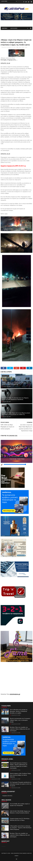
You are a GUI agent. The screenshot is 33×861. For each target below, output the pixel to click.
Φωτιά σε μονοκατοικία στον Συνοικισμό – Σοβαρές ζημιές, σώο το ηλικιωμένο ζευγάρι (20, 720)
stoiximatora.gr (15, 694)
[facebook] (24, 2)
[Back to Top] (16, 859)
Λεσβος (19, 47)
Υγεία (26, 47)
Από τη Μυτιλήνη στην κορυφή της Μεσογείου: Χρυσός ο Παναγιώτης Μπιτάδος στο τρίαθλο (18, 711)
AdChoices (3, 846)
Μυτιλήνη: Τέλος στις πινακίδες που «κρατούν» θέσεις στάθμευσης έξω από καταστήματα (20, 729)
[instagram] (31, 2)
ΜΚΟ (23, 47)
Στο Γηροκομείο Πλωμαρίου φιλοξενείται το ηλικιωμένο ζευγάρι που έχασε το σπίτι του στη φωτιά (20, 784)
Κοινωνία (4, 405)
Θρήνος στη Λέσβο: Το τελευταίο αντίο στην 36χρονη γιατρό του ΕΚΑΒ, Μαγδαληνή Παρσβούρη (15, 398)
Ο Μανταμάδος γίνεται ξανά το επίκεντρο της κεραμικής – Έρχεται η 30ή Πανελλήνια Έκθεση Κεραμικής (20, 827)
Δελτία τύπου (5, 375)
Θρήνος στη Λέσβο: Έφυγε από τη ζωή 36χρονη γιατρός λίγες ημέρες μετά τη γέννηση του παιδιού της (16, 413)
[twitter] (26, 2)
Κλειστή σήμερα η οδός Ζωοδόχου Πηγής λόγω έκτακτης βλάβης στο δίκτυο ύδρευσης (20, 775)
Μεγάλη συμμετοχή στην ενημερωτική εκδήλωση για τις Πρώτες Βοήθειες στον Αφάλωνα (16, 383)
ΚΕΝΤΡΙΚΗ (4, 28)
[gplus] (28, 2)
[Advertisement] (16, 678)
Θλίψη (3, 390)
